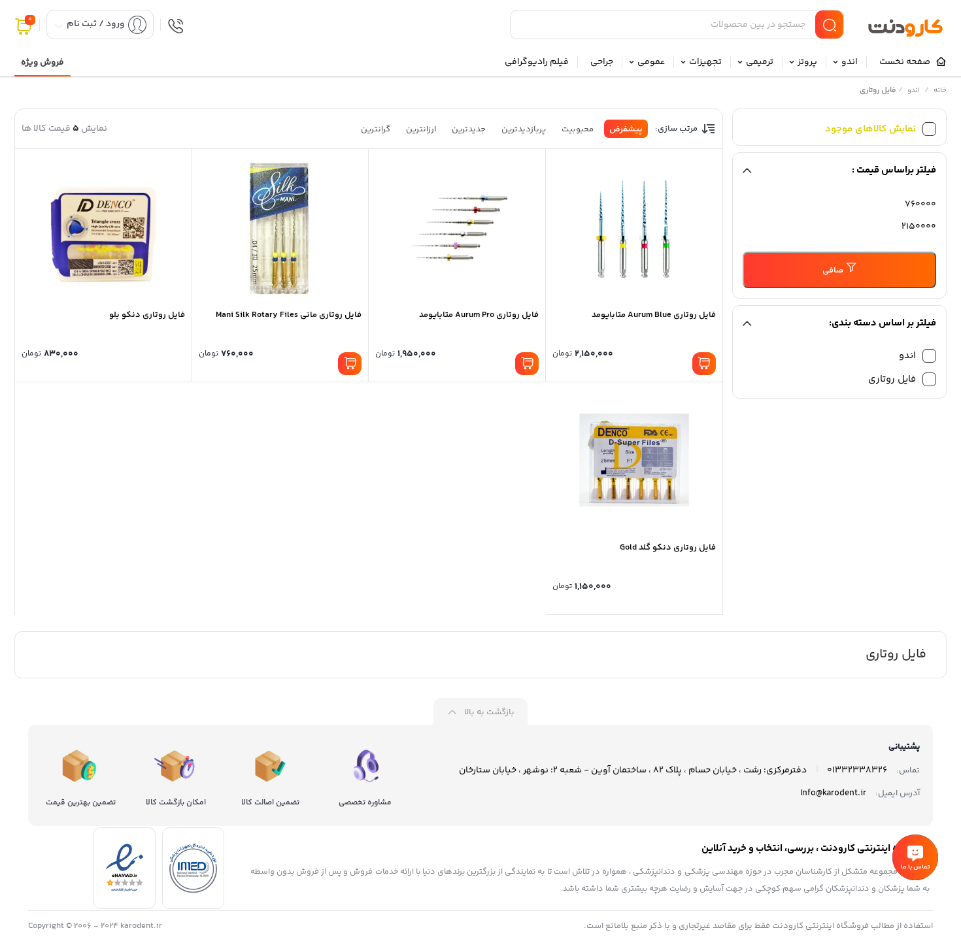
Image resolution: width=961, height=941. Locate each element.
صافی (832, 270)
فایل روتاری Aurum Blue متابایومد (654, 315)
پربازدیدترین (523, 129)
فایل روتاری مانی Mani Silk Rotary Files (289, 315)
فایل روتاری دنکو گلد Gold (668, 547)
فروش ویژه (42, 63)
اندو (913, 90)
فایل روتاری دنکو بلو (147, 315)
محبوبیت (578, 129)
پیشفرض (626, 129)
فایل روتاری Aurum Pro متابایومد (479, 315)
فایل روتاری (892, 379)
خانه (940, 90)
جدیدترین (469, 129)
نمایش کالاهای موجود (870, 129)
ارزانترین (421, 129)
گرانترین (375, 129)
